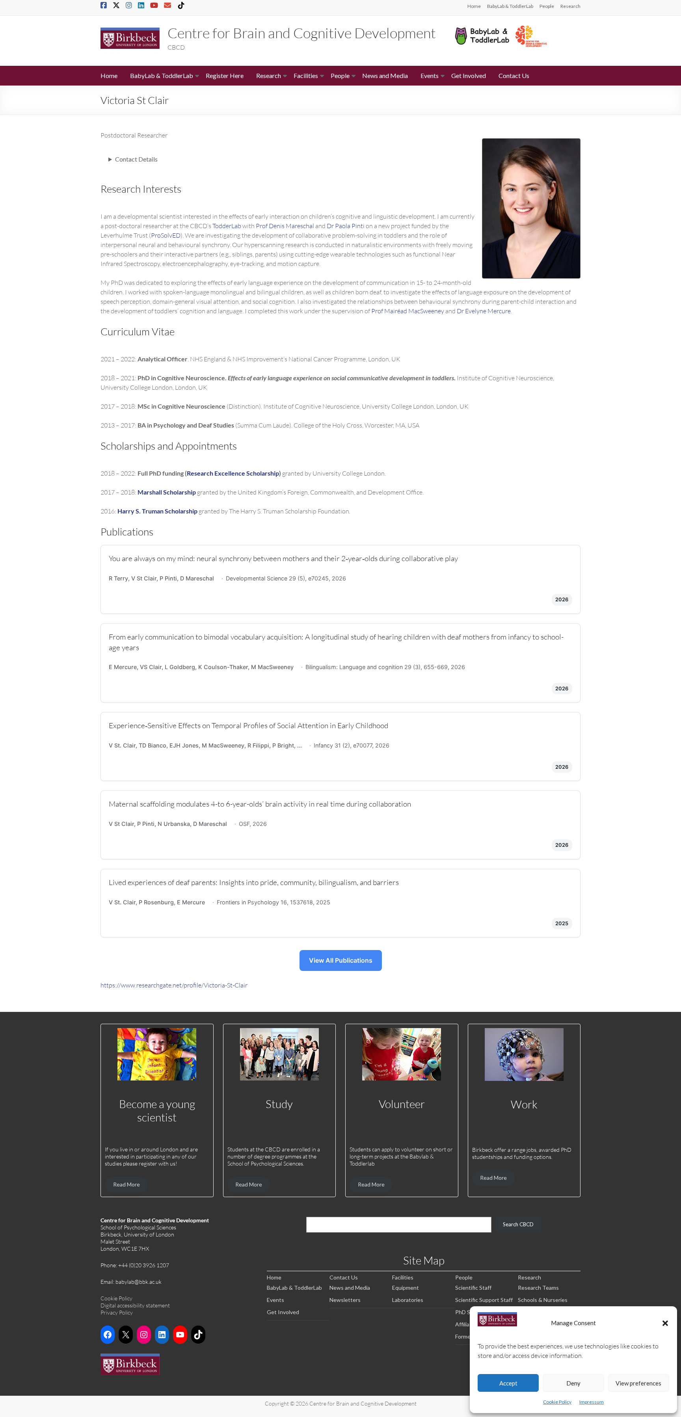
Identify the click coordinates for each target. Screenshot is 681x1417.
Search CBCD (518, 1224)
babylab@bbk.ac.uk (138, 1281)
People (547, 6)
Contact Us (514, 75)
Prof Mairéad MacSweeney (407, 310)
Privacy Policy (116, 1312)
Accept (508, 1383)
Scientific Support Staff (484, 1299)
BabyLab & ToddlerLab (510, 6)
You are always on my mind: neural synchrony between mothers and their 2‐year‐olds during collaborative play (283, 558)
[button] (665, 1323)
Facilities (306, 75)
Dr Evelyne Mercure (484, 310)
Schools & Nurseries (543, 1299)
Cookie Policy (557, 1402)
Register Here (225, 75)
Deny (573, 1383)
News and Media (385, 75)
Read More (126, 1184)
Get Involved (468, 75)
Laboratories (407, 1299)
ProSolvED (165, 235)
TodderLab (226, 225)
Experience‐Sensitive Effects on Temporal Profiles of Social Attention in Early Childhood (248, 725)
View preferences (638, 1383)
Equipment (405, 1287)
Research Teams (538, 1287)
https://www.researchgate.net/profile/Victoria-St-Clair (173, 985)
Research (570, 6)
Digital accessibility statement (135, 1305)
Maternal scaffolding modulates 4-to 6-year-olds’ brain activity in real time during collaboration (260, 803)
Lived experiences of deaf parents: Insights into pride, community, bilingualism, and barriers (254, 882)
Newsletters (345, 1299)
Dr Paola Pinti (346, 225)
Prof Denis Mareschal (285, 225)
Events (430, 75)
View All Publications (340, 960)
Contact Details (136, 159)
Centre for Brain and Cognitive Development (301, 32)
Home (474, 6)
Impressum (591, 1402)
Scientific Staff (473, 1287)
